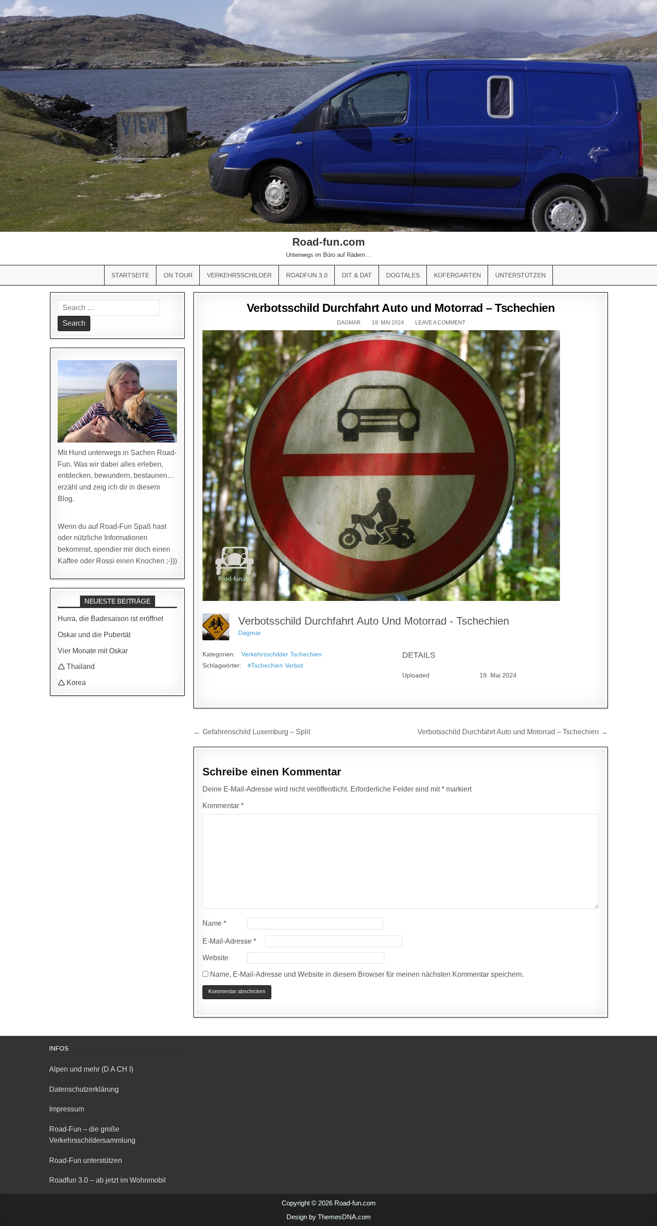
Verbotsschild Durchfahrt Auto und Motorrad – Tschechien (401, 308)
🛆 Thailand (76, 666)
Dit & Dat (357, 275)
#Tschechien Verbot (275, 665)
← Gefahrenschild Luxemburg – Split (252, 732)
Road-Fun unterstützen (85, 1160)
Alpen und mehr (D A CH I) (91, 1069)
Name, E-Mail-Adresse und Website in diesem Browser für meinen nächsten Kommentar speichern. (367, 974)
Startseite (130, 275)
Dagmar (349, 322)
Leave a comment (440, 322)
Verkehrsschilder (239, 275)
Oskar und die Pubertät (94, 635)
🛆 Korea (72, 682)
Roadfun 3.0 (307, 275)
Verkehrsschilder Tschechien (281, 654)
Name (214, 923)
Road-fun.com (328, 242)
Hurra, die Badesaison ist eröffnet (110, 618)
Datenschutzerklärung (84, 1089)
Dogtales (403, 275)
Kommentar (223, 805)
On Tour (178, 275)
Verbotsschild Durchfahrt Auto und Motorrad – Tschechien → (512, 732)
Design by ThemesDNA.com (328, 1217)
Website (215, 958)
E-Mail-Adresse (229, 941)
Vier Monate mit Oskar (93, 651)
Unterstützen (520, 275)
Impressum (66, 1109)
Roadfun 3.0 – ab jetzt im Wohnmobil (107, 1180)
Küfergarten (457, 275)
